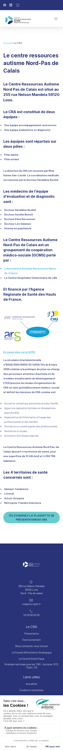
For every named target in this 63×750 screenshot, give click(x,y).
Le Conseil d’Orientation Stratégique (32, 652)
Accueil (7, 42)
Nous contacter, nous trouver (31, 646)
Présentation (31, 633)
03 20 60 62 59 (31, 614)
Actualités (31, 683)
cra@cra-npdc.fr (31, 603)
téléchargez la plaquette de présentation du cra (32, 517)
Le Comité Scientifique (31, 658)
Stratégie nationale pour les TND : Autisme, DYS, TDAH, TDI (31, 666)
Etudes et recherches (32, 690)
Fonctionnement (31, 639)
